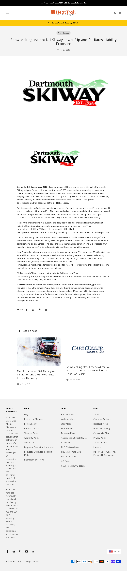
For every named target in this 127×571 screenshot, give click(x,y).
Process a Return (32, 428)
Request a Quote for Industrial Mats (38, 453)
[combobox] (114, 551)
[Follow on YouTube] (26, 551)
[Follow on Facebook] (7, 551)
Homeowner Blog (101, 428)
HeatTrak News (100, 424)
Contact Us (29, 442)
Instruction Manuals (33, 419)
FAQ (26, 414)
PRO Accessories (68, 456)
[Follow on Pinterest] (20, 551)
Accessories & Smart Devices (74, 438)
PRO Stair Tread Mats (71, 451)
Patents (97, 447)
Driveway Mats (68, 433)
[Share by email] (46, 309)
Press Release (63, 33)
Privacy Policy (99, 438)
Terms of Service (101, 442)
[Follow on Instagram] (14, 551)
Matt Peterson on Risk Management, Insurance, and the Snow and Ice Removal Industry (38, 374)
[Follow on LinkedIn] (33, 551)
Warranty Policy (31, 438)
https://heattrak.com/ (29, 300)
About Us (97, 414)
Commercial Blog (101, 433)
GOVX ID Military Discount (73, 465)
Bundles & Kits (68, 414)
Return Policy (30, 424)
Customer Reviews (102, 419)
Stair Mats (66, 424)
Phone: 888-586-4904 (34, 459)
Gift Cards (65, 461)
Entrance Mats (68, 428)
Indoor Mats (67, 442)
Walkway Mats (68, 419)
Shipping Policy (31, 433)
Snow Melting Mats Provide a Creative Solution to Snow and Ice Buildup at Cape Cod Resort (88, 370)
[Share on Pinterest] (39, 309)
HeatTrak (81, 199)
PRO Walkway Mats (70, 447)
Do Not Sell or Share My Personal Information (104, 453)
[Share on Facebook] (26, 309)
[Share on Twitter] (33, 309)
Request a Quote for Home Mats (39, 447)
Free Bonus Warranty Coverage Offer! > (63, 23)
